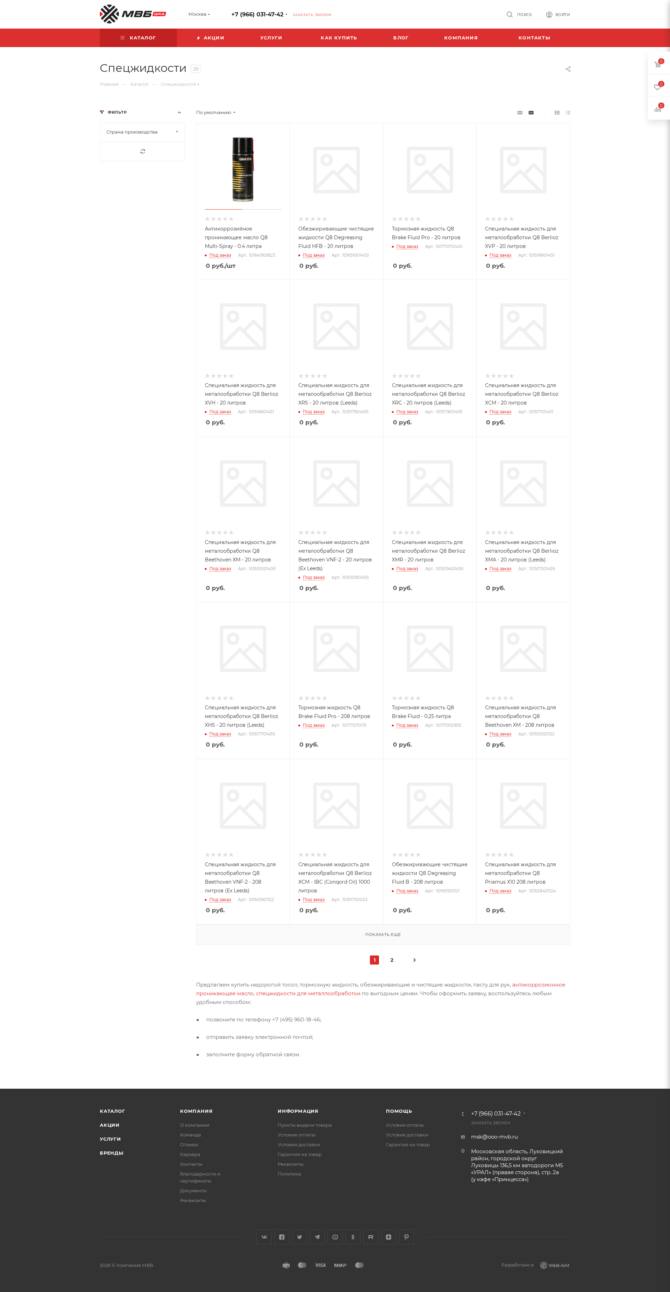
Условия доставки (299, 1144)
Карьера (190, 1154)
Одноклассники (352, 1237)
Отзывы (189, 1144)
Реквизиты (193, 1200)
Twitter (299, 1237)
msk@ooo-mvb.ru (494, 1136)
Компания (196, 1111)
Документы (193, 1190)
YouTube (335, 1237)
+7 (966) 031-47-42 (257, 14)
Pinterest (406, 1237)
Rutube (370, 1237)
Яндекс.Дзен (388, 1237)
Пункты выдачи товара (305, 1125)
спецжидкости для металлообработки (308, 993)
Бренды (112, 1153)
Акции (110, 1125)
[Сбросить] (142, 151)
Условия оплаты (296, 1135)
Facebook (281, 1237)
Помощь (399, 1111)
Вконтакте (263, 1237)
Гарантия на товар (300, 1154)
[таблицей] (568, 112)
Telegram (317, 1237)
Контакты (191, 1164)
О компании (194, 1125)
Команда (190, 1135)
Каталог (112, 1111)
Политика (289, 1174)
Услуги (110, 1139)
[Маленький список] (520, 112)
